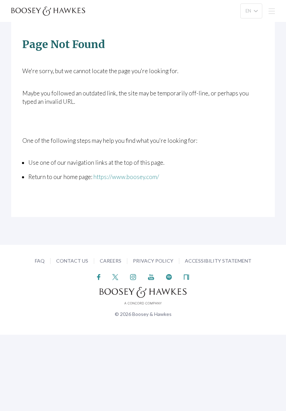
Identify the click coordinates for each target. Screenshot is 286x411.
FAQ (40, 261)
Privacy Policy (153, 261)
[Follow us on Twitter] (115, 276)
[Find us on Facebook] (99, 276)
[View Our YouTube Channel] (151, 276)
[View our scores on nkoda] (186, 276)
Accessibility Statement (218, 261)
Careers (110, 261)
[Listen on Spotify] (169, 276)
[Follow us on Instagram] (133, 276)
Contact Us (72, 261)
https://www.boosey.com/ (126, 176)
